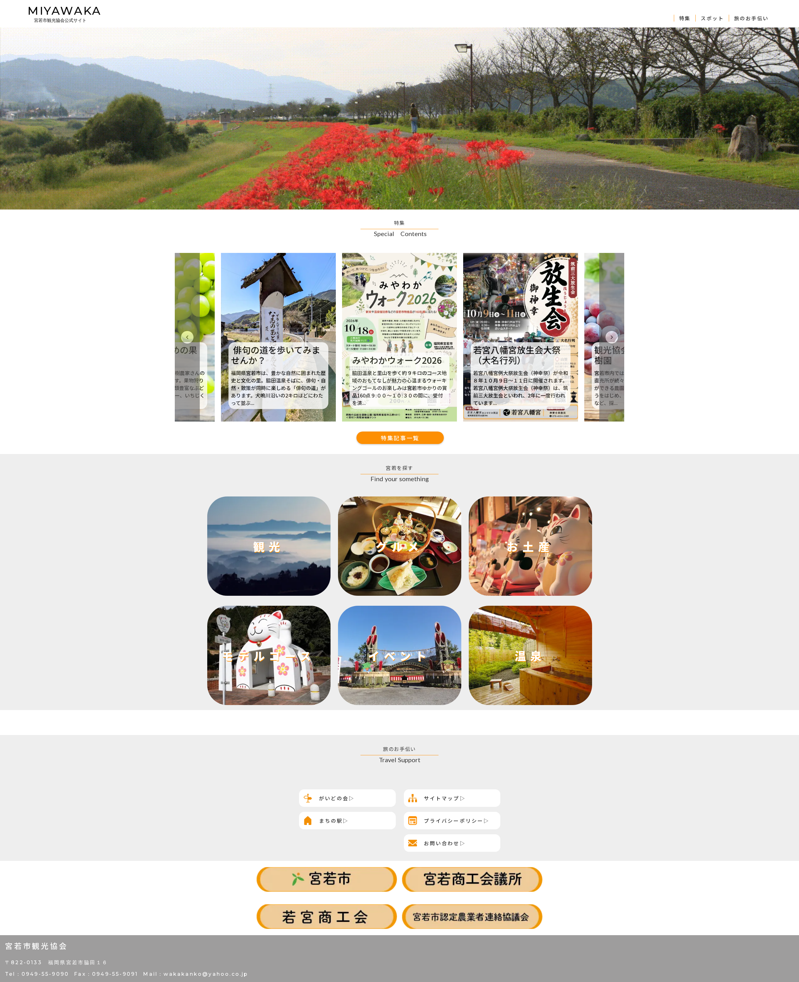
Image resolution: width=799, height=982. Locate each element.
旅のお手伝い (751, 18)
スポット (712, 18)
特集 (685, 18)
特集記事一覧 (400, 438)
